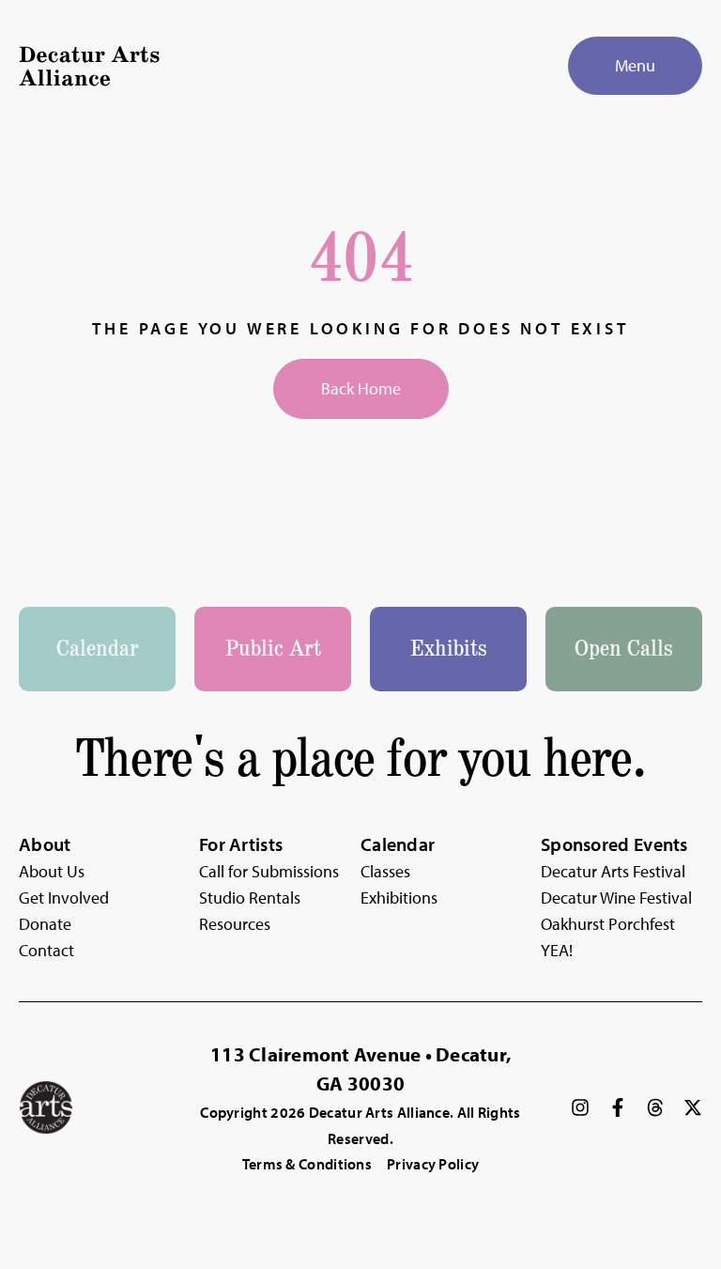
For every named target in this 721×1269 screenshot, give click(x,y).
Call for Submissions (269, 871)
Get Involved (64, 897)
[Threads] (655, 1107)
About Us (51, 871)
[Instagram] (580, 1107)
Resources (234, 924)
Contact (46, 950)
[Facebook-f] (617, 1107)
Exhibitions (398, 897)
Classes (385, 871)
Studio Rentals (249, 897)
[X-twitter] (692, 1107)
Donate (45, 924)
